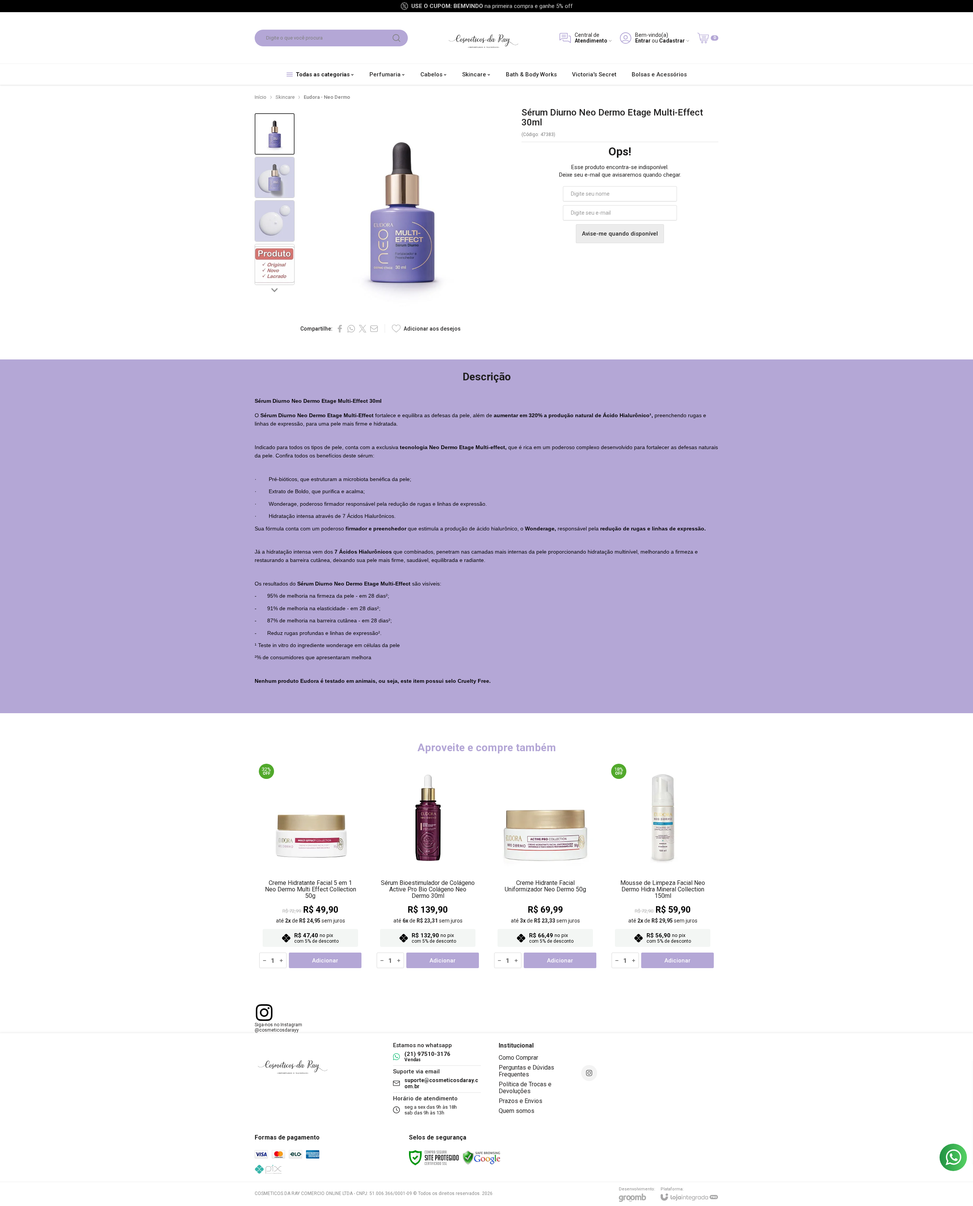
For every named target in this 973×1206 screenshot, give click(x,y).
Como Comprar (518, 1057)
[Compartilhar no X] (362, 328)
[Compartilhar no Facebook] (340, 328)
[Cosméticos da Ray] (483, 38)
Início (260, 97)
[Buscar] (396, 38)
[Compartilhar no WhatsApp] (351, 328)
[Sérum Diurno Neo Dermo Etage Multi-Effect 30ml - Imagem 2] (274, 177)
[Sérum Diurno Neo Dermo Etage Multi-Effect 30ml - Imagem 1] (274, 134)
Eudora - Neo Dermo (327, 97)
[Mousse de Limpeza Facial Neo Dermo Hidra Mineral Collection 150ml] (662, 866)
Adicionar (325, 960)
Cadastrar (672, 41)
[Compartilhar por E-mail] (374, 328)
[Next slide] (274, 289)
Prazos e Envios (520, 1101)
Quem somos (516, 1110)
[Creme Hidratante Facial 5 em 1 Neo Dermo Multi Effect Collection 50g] (310, 866)
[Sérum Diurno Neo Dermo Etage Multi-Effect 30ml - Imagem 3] (274, 221)
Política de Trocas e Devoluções (525, 1088)
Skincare (285, 97)
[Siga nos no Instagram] (589, 1073)
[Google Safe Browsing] (482, 1157)
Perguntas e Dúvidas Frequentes (526, 1071)
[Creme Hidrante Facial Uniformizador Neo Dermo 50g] (545, 866)
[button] (275, 134)
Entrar (643, 41)
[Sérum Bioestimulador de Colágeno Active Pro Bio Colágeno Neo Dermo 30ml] (427, 866)
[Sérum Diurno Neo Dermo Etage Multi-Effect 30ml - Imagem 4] (274, 264)
